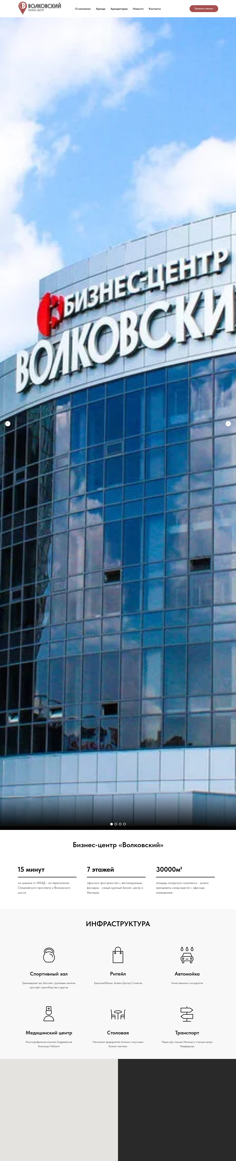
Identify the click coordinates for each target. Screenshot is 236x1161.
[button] (204, 8)
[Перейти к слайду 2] (116, 824)
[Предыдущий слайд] (7, 423)
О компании (83, 8)
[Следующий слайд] (228, 423)
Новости (138, 8)
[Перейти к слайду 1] (111, 824)
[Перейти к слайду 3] (120, 824)
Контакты (155, 8)
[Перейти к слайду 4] (124, 824)
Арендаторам (119, 8)
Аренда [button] (100, 8)
